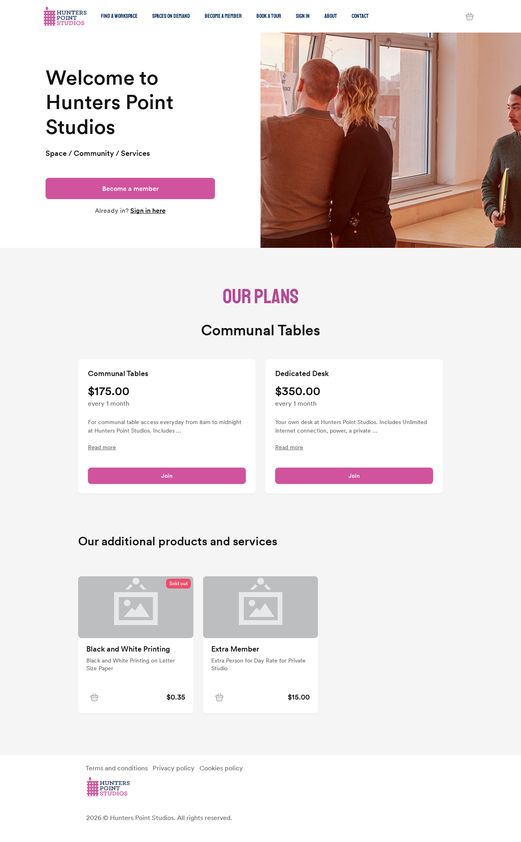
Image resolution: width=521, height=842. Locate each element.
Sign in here (148, 210)
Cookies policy (221, 768)
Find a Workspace (119, 16)
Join (167, 475)
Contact (360, 16)
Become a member (130, 188)
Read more (102, 447)
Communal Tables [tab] (260, 330)
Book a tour (268, 16)
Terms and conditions (116, 768)
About (330, 16)
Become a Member (223, 16)
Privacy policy (174, 768)
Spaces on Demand (171, 16)
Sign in (303, 16)
